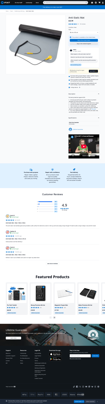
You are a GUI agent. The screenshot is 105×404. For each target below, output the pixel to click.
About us (8, 353)
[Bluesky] (92, 386)
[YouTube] (86, 387)
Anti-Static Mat (30, 11)
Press (21, 360)
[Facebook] (77, 387)
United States (78, 401)
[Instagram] (83, 387)
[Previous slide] (50, 317)
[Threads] (95, 387)
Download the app (54, 350)
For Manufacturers (25, 358)
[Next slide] (54, 317)
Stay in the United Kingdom (84, 43)
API (6, 363)
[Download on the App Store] (55, 354)
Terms (36, 360)
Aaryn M (12, 215)
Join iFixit (93, 71)
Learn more (13, 338)
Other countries (90, 401)
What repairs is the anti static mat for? (80, 54)
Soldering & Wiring (19, 11)
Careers (8, 360)
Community (23, 353)
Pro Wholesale (24, 355)
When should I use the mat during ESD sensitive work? (83, 60)
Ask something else (76, 65)
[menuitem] (18, 2)
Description (71, 94)
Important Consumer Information (40, 371)
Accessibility (38, 353)
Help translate (9, 386)
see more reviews (52, 263)
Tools (11, 11)
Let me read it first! (76, 358)
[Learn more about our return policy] (79, 87)
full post (94, 109)
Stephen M (13, 231)
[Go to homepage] (6, 2)
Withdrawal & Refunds (40, 363)
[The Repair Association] (98, 387)
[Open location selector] (95, 2)
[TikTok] (74, 387)
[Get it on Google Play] (55, 359)
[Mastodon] (89, 387)
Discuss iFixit (9, 358)
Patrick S (12, 247)
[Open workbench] (92, 2)
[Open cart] (99, 2)
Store (7, 11)
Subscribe (95, 355)
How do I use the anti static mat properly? (81, 57)
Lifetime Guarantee (40, 365)
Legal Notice (38, 355)
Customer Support (10, 355)
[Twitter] (80, 387)
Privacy (36, 358)
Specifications (72, 118)
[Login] (103, 2)
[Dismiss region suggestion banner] (97, 401)
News (21, 363)
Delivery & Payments (40, 368)
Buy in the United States (84, 40)
